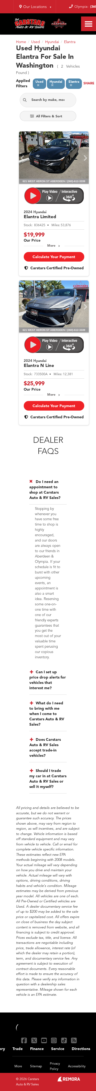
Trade (18, 1049)
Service (57, 1049)
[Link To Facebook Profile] (25, 1040)
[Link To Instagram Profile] (54, 1040)
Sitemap (36, 1066)
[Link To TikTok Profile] (65, 1040)
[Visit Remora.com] (68, 1080)
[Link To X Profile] (34, 1040)
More (51, 245)
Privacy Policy (55, 1066)
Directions (81, 1049)
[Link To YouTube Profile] (45, 1040)
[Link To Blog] (74, 1040)
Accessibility (77, 1066)
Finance (37, 1049)
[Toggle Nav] (88, 23)
